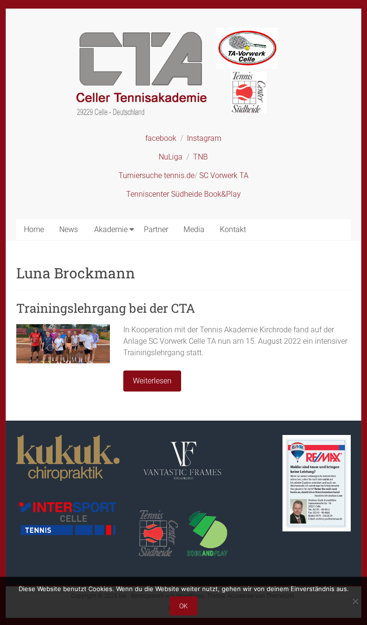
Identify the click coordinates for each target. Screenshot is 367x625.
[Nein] (355, 601)
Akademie (111, 229)
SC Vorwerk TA (223, 175)
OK (183, 606)
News (68, 229)
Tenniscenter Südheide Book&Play (183, 194)
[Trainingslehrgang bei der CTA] (63, 328)
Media (194, 229)
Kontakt (233, 229)
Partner (156, 229)
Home (34, 229)
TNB (200, 156)
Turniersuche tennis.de (156, 175)
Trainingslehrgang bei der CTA (105, 308)
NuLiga (171, 156)
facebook (160, 138)
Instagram (204, 138)
